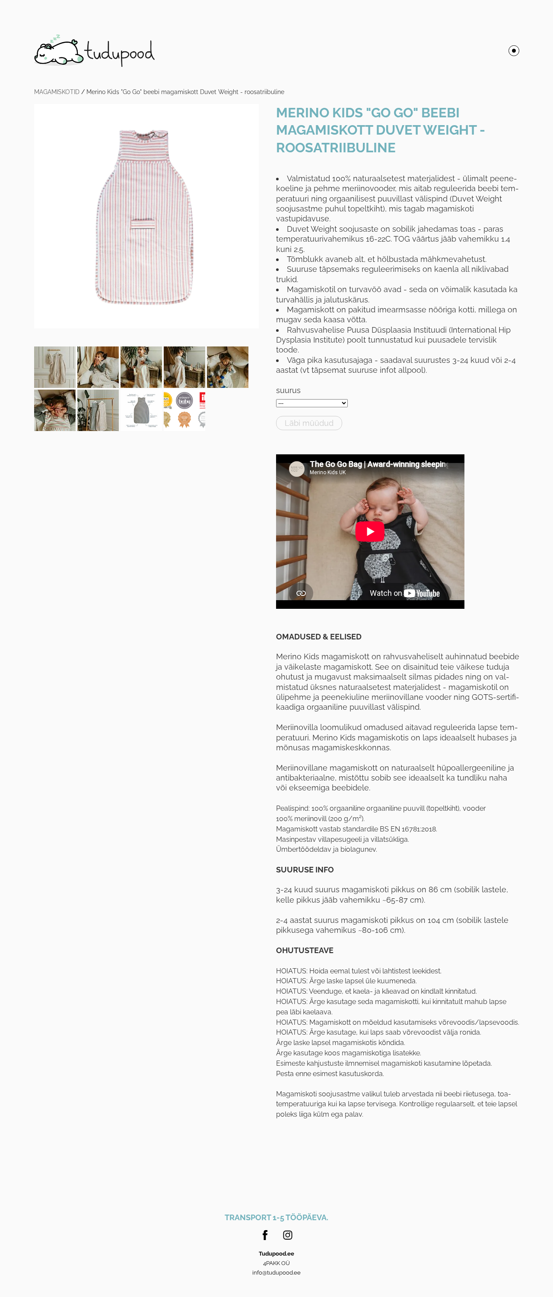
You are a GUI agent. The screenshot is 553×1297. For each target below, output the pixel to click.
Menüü (514, 50)
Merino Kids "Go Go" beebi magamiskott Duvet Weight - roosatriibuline (185, 91)
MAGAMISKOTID (56, 91)
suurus (288, 390)
